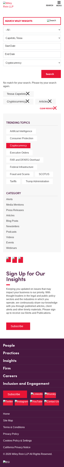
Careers (10, 375)
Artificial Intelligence (21, 131)
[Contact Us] (51, 402)
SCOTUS (44, 174)
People (9, 345)
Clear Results (48, 108)
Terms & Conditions (14, 427)
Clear (34, 73)
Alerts (9, 199)
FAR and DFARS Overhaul (25, 160)
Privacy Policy (11, 434)
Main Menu (23, 3)
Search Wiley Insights (18, 20)
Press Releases (15, 210)
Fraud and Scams (20, 174)
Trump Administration (37, 181)
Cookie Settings (21, 3)
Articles (10, 215)
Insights (9, 360)
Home (6, 413)
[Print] (15, 260)
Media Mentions (15, 204)
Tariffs (13, 181)
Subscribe (17, 326)
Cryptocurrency (18, 145)
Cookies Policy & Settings (17, 440)
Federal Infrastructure (21, 167)
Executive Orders (19, 152)
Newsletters (12, 226)
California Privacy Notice (16, 447)
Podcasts (11, 231)
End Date (10, 54)
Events (10, 242)
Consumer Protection (21, 138)
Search (49, 5)
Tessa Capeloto (18, 94)
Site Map (8, 420)
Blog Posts (12, 221)
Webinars (11, 248)
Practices (11, 353)
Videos (10, 237)
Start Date (10, 46)
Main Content (22, 3)
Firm (7, 368)
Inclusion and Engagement (26, 383)
